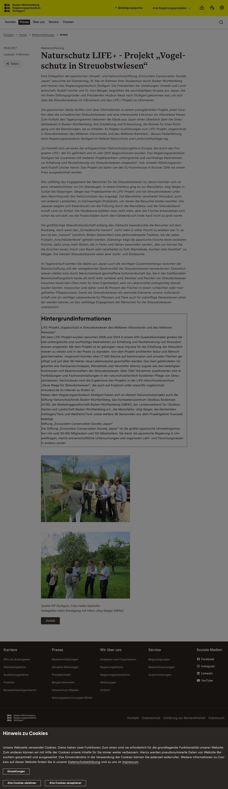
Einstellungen (16, 771)
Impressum (130, 762)
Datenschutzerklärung (84, 762)
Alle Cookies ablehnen (21, 783)
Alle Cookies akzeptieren (65, 783)
